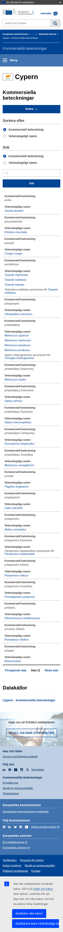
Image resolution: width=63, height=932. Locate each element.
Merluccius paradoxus (18, 345)
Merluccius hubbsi (15, 379)
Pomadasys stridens (17, 639)
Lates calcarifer (14, 508)
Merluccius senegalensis (19, 465)
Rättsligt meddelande (15, 871)
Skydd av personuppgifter (18, 788)
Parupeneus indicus (16, 575)
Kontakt (35, 871)
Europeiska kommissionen (15, 34)
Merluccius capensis (17, 335)
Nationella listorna (47, 34)
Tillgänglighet (11, 793)
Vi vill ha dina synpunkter (31, 733)
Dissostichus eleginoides (19, 443)
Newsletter (37, 769)
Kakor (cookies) (12, 865)
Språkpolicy (10, 860)
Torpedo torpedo (14, 284)
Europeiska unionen (15, 847)
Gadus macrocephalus (18, 422)
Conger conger (13, 253)
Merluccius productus (17, 350)
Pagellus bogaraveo (17, 486)
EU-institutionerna (13, 842)
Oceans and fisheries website (20, 756)
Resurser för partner (32, 860)
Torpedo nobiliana (15, 279)
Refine (29, 109)
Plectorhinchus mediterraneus (22, 618)
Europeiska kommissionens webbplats (26, 811)
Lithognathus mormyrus (18, 314)
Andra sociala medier (43, 826)
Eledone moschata (16, 232)
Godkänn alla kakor (29, 913)
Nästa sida (51, 670)
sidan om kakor (43, 888)
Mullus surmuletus (15, 529)
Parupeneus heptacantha (20, 554)
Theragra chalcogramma (19, 358)
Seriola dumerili (14, 210)
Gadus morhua (13, 401)
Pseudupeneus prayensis (20, 596)
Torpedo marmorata (16, 274)
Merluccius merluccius (18, 340)
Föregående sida (15, 670)
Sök (55, 23)
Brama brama (13, 661)
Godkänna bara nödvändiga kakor (37, 923)
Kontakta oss (10, 782)
